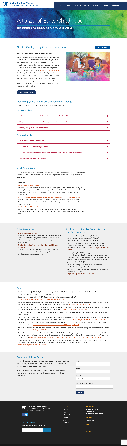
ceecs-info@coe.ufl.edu (94, 434)
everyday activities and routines (49, 70)
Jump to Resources (27, 92)
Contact (115, 6)
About (59, 6)
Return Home (103, 47)
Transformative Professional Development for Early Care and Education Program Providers (49, 197)
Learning (77, 6)
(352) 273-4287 (90, 420)
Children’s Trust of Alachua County (30, 207)
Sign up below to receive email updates (33, 425)
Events (95, 6)
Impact (86, 6)
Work (68, 6)
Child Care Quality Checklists (27, 233)
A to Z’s (105, 6)
